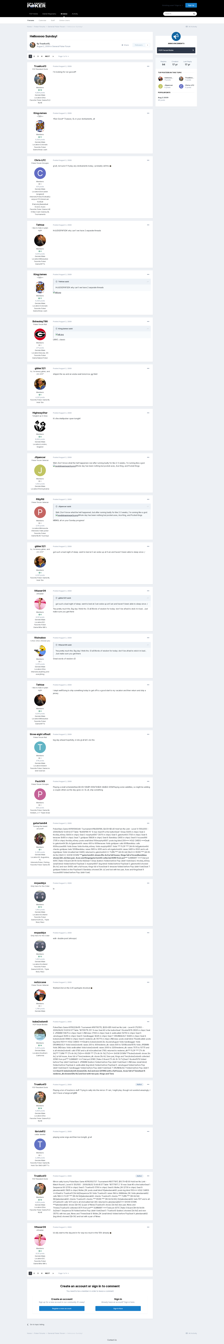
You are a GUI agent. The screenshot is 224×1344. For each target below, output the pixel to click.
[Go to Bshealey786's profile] (40, 334)
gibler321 (40, 368)
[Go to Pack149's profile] (40, 794)
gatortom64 (40, 823)
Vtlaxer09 (40, 590)
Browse (64, 14)
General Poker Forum (61, 46)
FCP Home (33, 14)
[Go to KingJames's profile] (40, 126)
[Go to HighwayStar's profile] (40, 426)
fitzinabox (40, 637)
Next (47, 56)
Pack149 (40, 781)
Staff (53, 20)
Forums (30, 20)
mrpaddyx (40, 883)
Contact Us (112, 1340)
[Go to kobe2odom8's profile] (40, 1034)
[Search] (194, 14)
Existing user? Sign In (172, 5)
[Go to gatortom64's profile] (40, 839)
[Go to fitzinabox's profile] (40, 651)
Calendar (42, 20)
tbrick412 (40, 1131)
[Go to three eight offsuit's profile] (40, 747)
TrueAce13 (45, 44)
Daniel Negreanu (49, 14)
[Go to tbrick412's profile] (40, 1144)
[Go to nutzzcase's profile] (40, 995)
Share (126, 45)
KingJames (40, 113)
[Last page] (53, 56)
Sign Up (191, 5)
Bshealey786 (40, 321)
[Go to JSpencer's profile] (40, 470)
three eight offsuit (40, 734)
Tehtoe (40, 224)
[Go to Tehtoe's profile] (40, 240)
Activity (75, 14)
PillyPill (40, 499)
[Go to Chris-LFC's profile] (40, 173)
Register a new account (61, 1308)
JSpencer (40, 457)
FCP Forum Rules (166, 50)
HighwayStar (40, 412)
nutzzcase (40, 982)
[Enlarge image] (110, 166)
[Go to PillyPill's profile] (40, 512)
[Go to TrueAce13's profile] (32, 45)
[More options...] (148, 66)
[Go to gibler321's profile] (40, 384)
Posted (62, 66)
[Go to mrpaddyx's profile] (40, 896)
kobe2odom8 (40, 1021)
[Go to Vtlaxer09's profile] (40, 604)
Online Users (64, 20)
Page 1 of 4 (63, 56)
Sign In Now (118, 1308)
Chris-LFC (40, 160)
